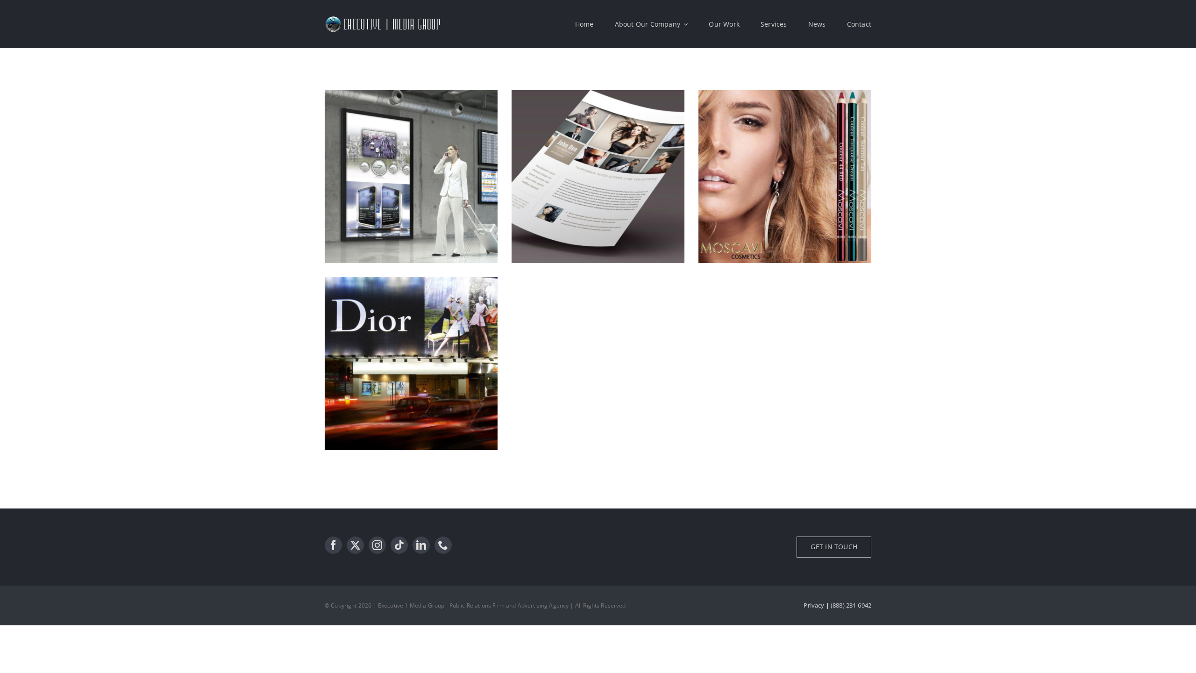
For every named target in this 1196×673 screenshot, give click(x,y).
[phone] (443, 545)
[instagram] (377, 545)
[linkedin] (421, 545)
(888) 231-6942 (851, 605)
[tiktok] (399, 545)
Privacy (814, 605)
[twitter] (355, 545)
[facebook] (333, 545)
